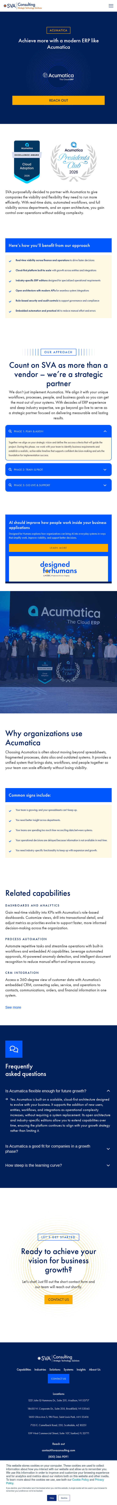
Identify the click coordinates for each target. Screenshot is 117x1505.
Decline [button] (64, 1498)
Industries (40, 1369)
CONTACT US (58, 1299)
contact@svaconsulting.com (58, 1450)
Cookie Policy (80, 1479)
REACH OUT (58, 100)
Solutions (54, 1369)
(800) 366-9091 (58, 1456)
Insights (81, 1369)
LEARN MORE (58, 547)
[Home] (58, 1358)
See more (13, 1007)
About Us (94, 1369)
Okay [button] (52, 1498)
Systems (68, 1369)
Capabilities (24, 1369)
